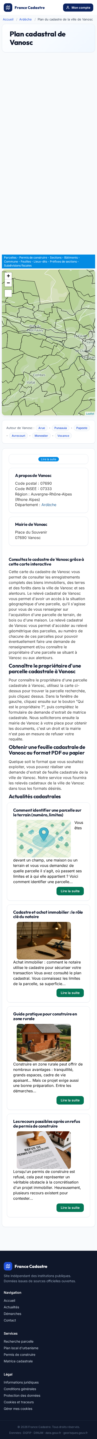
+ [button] (8, 276)
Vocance (63, 435)
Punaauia (60, 428)
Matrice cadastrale (18, 1361)
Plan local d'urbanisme (21, 1348)
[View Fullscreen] (8, 293)
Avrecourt (18, 435)
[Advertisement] (48, 105)
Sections (55, 257)
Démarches (12, 1314)
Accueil (8, 19)
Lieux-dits (40, 261)
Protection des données (22, 1395)
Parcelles (10, 257)
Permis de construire (33, 257)
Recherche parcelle (18, 1341)
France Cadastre (30, 7)
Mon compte (81, 7)
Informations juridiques (21, 1382)
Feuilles (26, 261)
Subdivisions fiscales (18, 265)
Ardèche (25, 19)
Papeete (81, 428)
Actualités (11, 1307)
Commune (11, 261)
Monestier (41, 435)
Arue (41, 428)
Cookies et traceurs (19, 1402)
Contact (10, 1320)
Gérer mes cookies (18, 1409)
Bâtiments (71, 257)
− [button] (8, 283)
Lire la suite (48, 459)
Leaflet (90, 413)
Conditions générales (20, 1389)
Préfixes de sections (63, 261)
